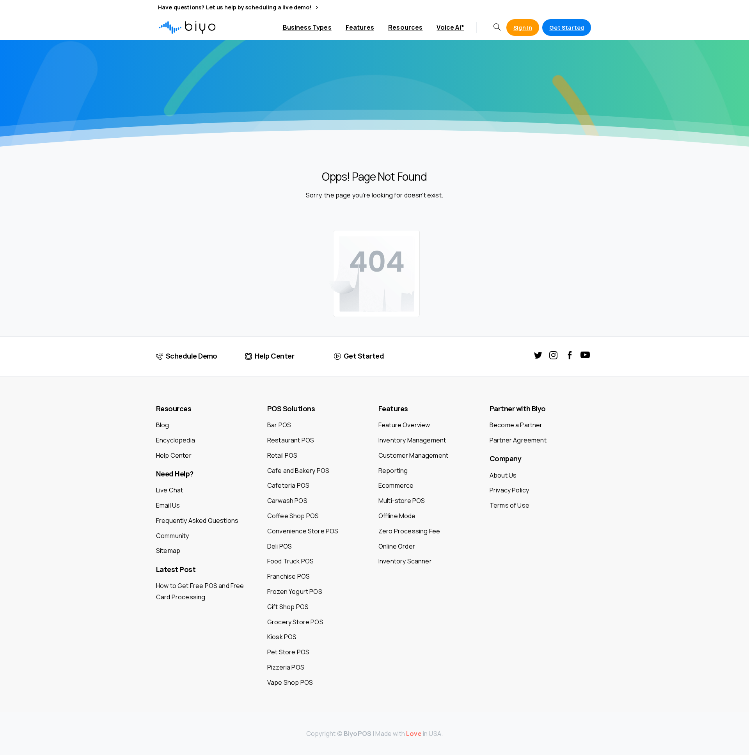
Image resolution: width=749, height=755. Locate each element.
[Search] (497, 27)
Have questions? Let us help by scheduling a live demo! (235, 7)
